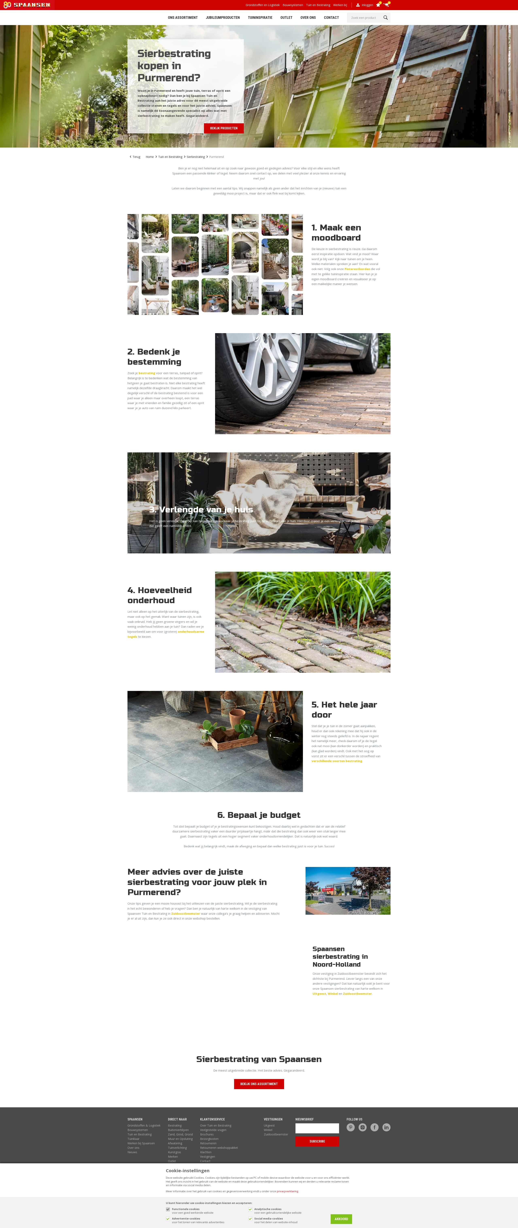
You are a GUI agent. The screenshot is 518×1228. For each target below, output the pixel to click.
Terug (136, 157)
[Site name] (27, 5)
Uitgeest (319, 993)
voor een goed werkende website (192, 1210)
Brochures (207, 1134)
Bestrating (175, 1125)
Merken (173, 1156)
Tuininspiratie (260, 17)
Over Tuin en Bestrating (215, 1125)
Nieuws (132, 1152)
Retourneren (208, 1143)
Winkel (333, 993)
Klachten (205, 1152)
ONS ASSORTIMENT (183, 17)
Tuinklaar (133, 1139)
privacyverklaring (287, 1191)
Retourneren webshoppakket (219, 1148)
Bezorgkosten (209, 1139)
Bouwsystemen (293, 5)
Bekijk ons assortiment (259, 1084)
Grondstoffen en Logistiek (263, 5)
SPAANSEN (134, 1119)
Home (150, 157)
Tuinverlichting (177, 1148)
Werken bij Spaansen (141, 1143)
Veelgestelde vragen (213, 1130)
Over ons (133, 1148)
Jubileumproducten (223, 17)
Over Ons (308, 17)
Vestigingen (207, 1156)
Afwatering (175, 1143)
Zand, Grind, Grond (180, 1134)
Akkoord (341, 1219)
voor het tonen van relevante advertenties (198, 1220)
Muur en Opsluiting (180, 1139)
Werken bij (340, 5)
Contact (331, 17)
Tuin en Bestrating (318, 5)
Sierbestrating (196, 157)
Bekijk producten (224, 128)
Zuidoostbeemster (185, 913)
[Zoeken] (385, 18)
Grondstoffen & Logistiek (143, 1125)
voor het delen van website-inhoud (275, 1220)
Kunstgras (174, 1152)
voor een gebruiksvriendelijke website (277, 1210)
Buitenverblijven (178, 1130)
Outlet (286, 17)
